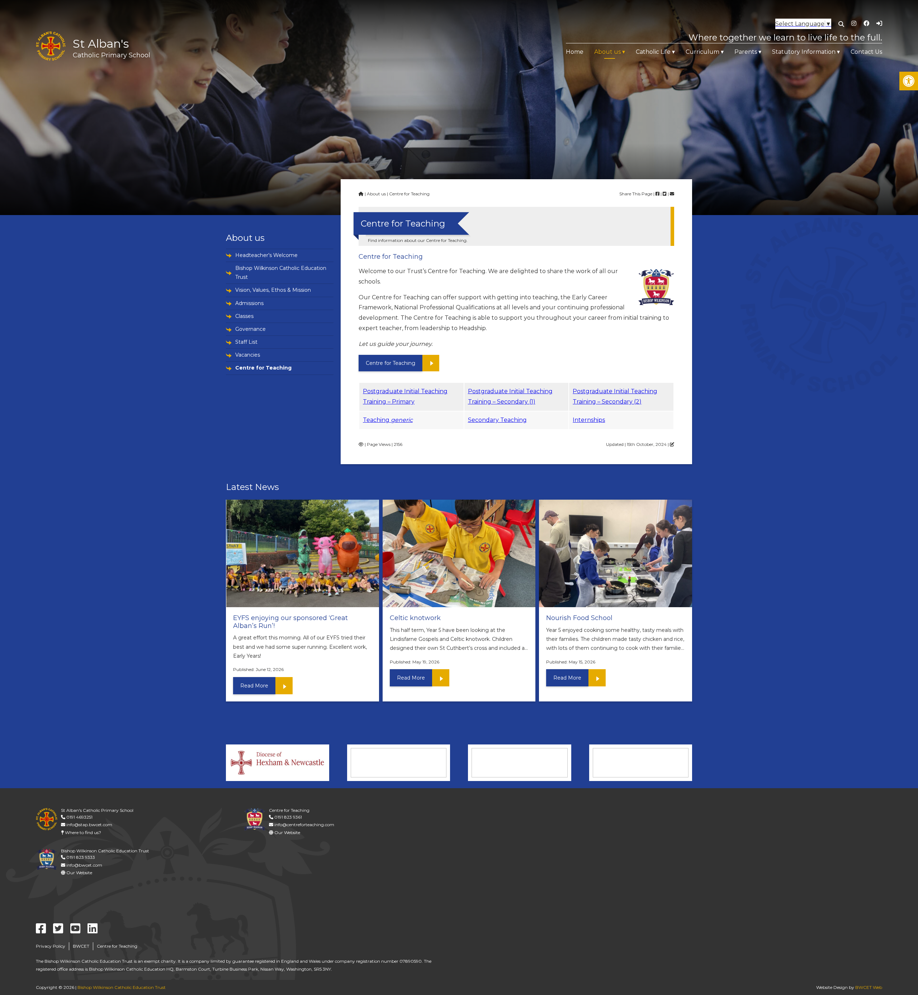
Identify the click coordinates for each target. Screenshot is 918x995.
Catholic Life (653, 51)
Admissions (249, 303)
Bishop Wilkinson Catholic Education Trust (280, 272)
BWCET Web (868, 987)
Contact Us (866, 51)
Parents (745, 51)
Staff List (246, 342)
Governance (250, 329)
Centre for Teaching (263, 368)
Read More (254, 685)
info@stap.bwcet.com (88, 824)
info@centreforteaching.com (303, 824)
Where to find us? (82, 832)
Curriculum (702, 51)
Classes (244, 316)
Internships (589, 419)
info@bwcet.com (83, 865)
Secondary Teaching (497, 419)
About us (607, 51)
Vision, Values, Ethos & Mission (273, 290)
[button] (908, 81)
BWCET (81, 946)
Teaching (388, 419)
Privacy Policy (50, 946)
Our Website (286, 832)
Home (574, 51)
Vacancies (247, 355)
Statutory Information (804, 51)
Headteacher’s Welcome (266, 255)
